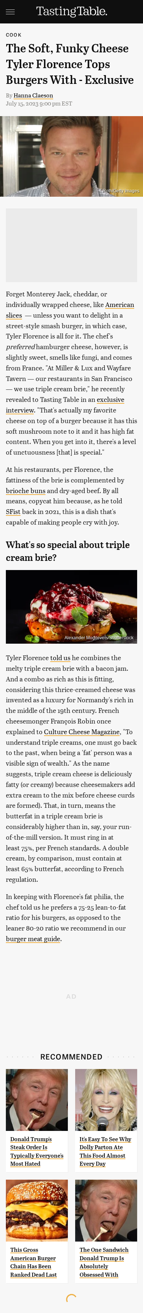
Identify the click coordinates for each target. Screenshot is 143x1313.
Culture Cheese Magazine (82, 731)
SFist (13, 511)
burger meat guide (33, 938)
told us (60, 657)
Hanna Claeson (33, 95)
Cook (14, 34)
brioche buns (25, 490)
